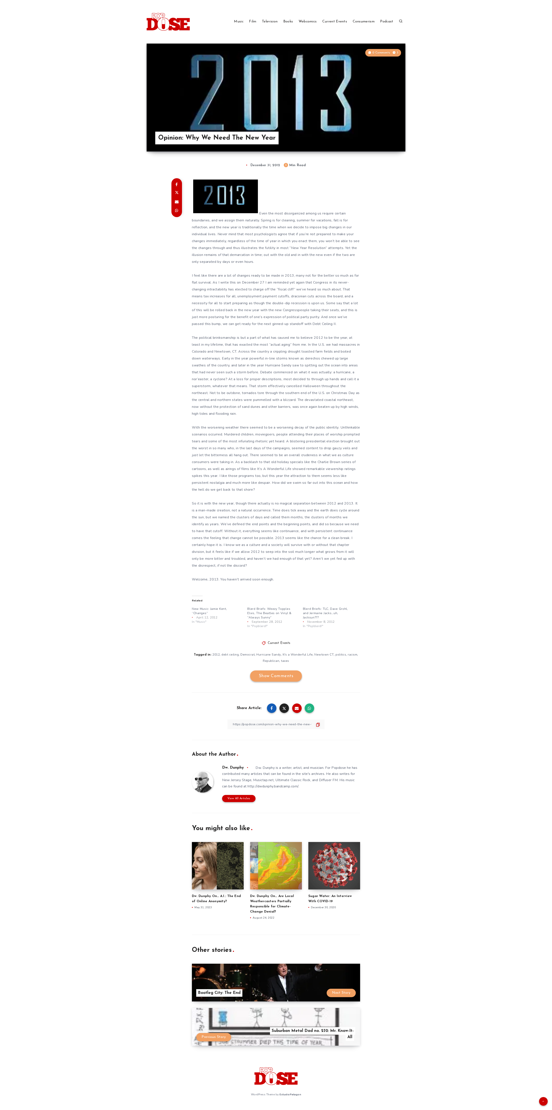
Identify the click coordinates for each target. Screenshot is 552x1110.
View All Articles (238, 798)
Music (238, 21)
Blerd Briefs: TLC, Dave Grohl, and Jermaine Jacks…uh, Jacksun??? (325, 613)
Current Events (334, 21)
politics (341, 655)
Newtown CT (324, 655)
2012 (216, 655)
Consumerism (364, 21)
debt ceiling (230, 655)
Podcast (386, 21)
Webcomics (308, 21)
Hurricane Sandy (268, 655)
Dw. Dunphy (233, 768)
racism (352, 655)
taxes (285, 661)
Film (252, 21)
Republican (271, 661)
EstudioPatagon (290, 1094)
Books (288, 21)
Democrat (247, 655)
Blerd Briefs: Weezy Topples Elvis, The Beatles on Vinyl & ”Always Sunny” (269, 613)
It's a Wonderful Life (298, 655)
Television (270, 21)
